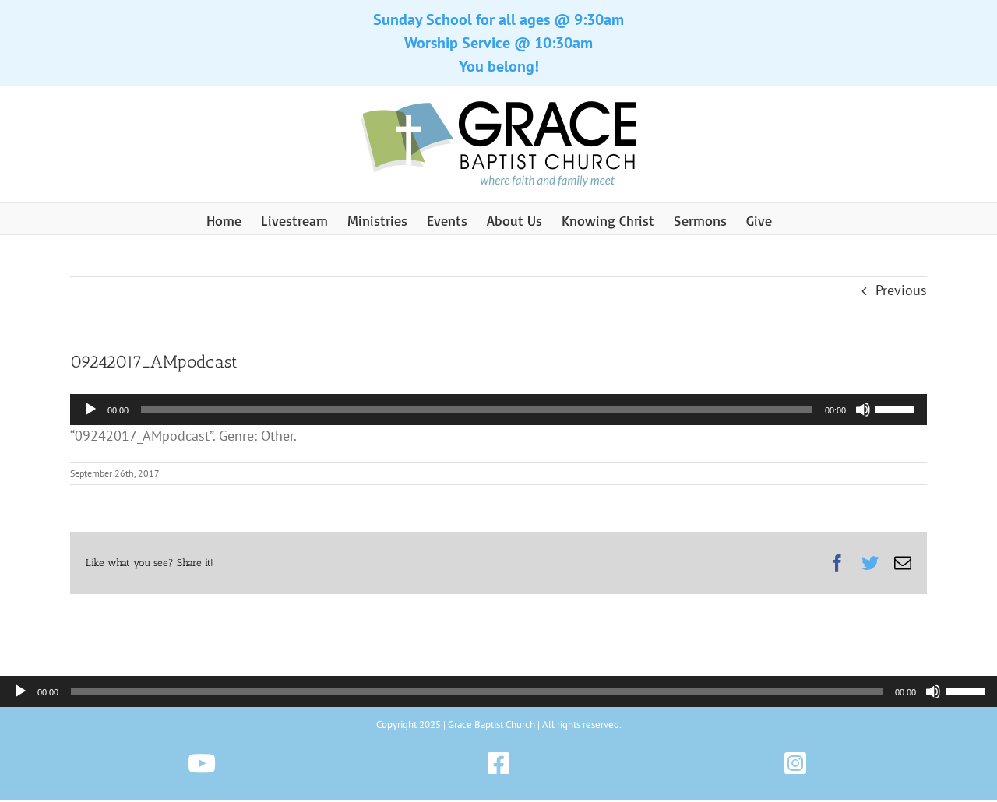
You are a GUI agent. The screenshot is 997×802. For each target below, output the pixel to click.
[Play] (90, 409)
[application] (498, 409)
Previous (901, 290)
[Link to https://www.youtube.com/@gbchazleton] (201, 763)
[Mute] (863, 409)
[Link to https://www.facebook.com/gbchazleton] (498, 763)
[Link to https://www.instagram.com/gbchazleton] (795, 763)
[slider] (897, 408)
